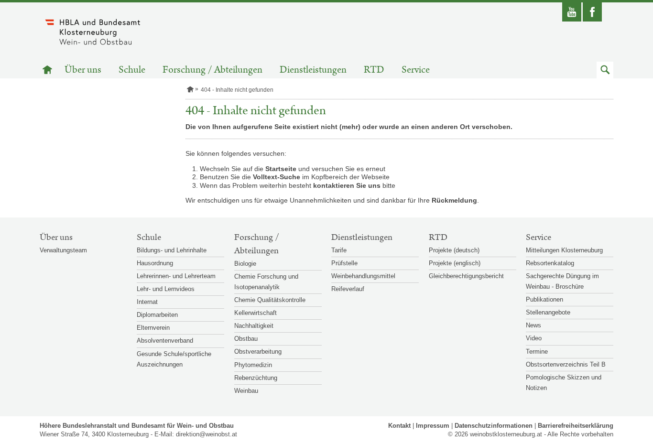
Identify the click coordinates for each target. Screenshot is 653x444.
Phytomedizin (253, 364)
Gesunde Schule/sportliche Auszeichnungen (174, 359)
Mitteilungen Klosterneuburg (564, 250)
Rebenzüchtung (255, 377)
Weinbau (246, 390)
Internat (147, 301)
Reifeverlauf (347, 288)
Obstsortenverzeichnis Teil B (566, 364)
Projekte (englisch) (454, 263)
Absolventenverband (165, 340)
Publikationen (544, 299)
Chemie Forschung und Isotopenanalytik (266, 282)
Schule (132, 70)
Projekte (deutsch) (454, 250)
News (533, 325)
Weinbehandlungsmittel (363, 276)
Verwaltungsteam (63, 250)
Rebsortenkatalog (550, 263)
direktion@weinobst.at (206, 434)
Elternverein (153, 327)
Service (416, 70)
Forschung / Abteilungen (212, 70)
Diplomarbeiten (157, 314)
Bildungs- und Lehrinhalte (172, 250)
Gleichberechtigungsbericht (466, 276)
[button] (605, 70)
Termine (537, 351)
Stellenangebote (548, 312)
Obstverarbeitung (258, 351)
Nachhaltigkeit (253, 325)
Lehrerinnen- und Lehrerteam (176, 276)
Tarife (339, 250)
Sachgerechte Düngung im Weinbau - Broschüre (562, 281)
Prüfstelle (344, 263)
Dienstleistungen (313, 70)
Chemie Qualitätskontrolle (269, 299)
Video (534, 338)
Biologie (245, 263)
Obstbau (246, 338)
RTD (374, 70)
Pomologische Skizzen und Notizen (563, 382)
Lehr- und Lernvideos (166, 288)
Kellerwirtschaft (255, 312)
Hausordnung (155, 263)
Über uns (83, 70)
